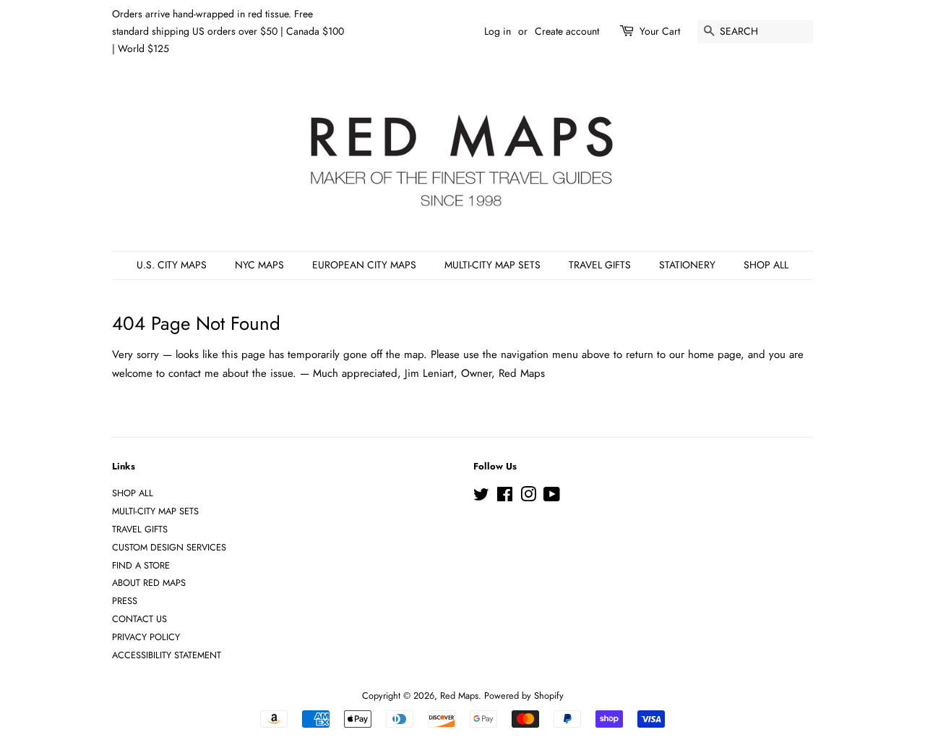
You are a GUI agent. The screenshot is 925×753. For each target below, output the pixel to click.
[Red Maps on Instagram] (528, 497)
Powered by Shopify (524, 695)
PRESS (124, 601)
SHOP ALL (766, 265)
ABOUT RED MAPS (149, 583)
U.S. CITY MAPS (172, 265)
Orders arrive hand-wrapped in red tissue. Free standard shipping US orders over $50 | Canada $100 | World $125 (228, 31)
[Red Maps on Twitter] (481, 497)
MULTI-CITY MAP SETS (492, 265)
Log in (497, 31)
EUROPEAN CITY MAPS (364, 265)
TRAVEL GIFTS (600, 265)
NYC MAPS (259, 265)
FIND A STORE (141, 565)
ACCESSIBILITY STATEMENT (166, 655)
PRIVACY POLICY (146, 637)
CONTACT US (139, 619)
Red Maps (459, 695)
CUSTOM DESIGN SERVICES (169, 547)
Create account (567, 31)
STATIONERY (687, 265)
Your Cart (660, 31)
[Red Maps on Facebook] (504, 497)
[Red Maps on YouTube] (551, 497)
